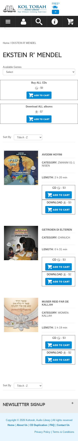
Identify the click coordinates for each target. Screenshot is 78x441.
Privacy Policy (42, 432)
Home (6, 43)
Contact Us (63, 425)
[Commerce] (24, 8)
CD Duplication (38, 425)
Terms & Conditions (63, 432)
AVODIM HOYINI (52, 154)
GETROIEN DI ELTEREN (57, 229)
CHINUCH (64, 237)
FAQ (52, 425)
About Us (22, 425)
